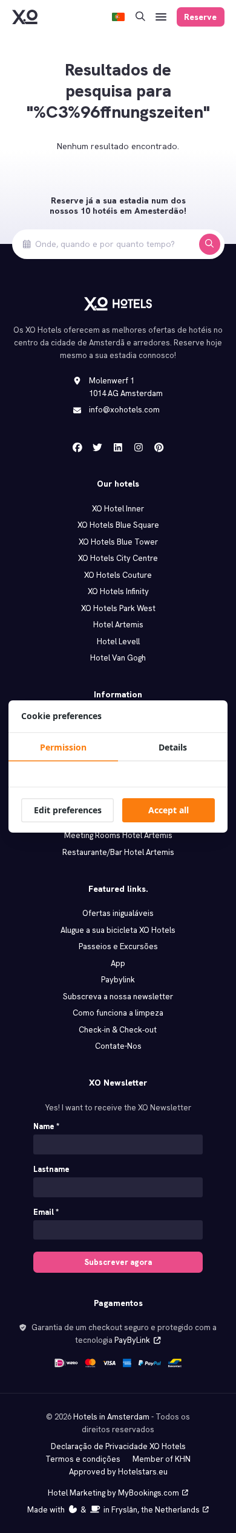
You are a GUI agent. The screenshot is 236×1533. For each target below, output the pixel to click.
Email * (46, 1212)
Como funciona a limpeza (118, 1013)
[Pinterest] (159, 447)
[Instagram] (139, 447)
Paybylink (118, 980)
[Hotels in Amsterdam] (25, 17)
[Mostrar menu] (161, 17)
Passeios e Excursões (118, 946)
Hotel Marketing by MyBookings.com (113, 1493)
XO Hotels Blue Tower (118, 542)
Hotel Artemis (118, 624)
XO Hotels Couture (118, 575)
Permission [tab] (63, 747)
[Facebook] (77, 447)
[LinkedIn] (118, 447)
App (118, 963)
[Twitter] (97, 447)
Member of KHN (162, 1459)
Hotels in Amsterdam (111, 1417)
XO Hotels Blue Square (118, 525)
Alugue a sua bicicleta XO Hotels (118, 930)
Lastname (51, 1169)
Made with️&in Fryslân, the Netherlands (113, 1510)
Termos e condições (82, 1459)
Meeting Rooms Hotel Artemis (118, 835)
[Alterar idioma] (118, 17)
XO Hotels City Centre (118, 558)
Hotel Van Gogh (118, 658)
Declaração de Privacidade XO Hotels (118, 1446)
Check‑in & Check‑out (118, 1030)
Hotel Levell (118, 641)
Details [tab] (173, 747)
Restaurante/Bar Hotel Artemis (118, 852)
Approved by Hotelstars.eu (118, 1472)
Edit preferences (68, 810)
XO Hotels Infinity (118, 591)
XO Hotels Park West (118, 608)
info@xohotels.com (124, 410)
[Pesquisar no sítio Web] (140, 17)
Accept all (168, 810)
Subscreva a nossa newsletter (118, 996)
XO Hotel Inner (118, 509)
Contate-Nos (118, 1046)
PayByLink (132, 1340)
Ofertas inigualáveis (118, 913)
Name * (46, 1126)
